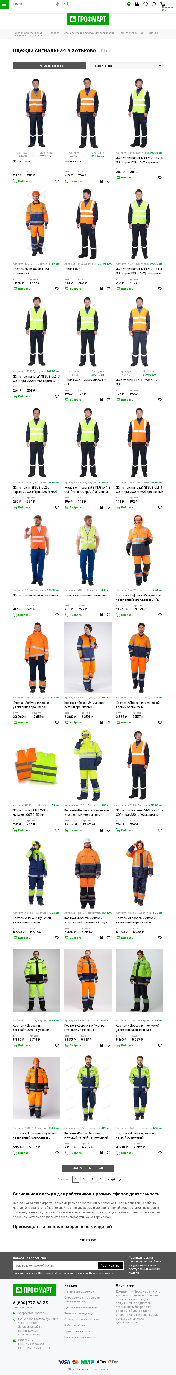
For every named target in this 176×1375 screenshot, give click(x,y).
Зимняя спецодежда (79, 1313)
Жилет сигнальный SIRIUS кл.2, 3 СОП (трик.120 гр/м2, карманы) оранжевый (139, 813)
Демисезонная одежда (81, 1307)
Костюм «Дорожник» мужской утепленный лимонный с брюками (138, 1028)
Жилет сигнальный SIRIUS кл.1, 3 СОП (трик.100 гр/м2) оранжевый (139, 490)
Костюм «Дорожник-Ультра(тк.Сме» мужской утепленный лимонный (31, 1028)
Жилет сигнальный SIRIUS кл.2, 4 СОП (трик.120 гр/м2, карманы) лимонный (139, 160)
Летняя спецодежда (79, 1291)
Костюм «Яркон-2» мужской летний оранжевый (84, 705)
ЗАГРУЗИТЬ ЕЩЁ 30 (88, 1168)
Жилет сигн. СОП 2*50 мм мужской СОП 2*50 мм (31, 813)
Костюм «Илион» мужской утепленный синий (32, 920)
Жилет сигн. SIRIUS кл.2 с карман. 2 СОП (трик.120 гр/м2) (35, 490)
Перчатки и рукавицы (80, 1337)
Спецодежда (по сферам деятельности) (82, 1299)
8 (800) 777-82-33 (30, 1302)
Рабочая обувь (74, 1325)
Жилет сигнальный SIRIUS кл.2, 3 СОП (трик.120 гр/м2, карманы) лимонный (36, 379)
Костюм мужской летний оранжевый (31, 271)
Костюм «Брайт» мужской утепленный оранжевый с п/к (85, 920)
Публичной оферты (101, 1272)
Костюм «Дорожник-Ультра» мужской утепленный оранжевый (85, 1028)
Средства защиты (77, 1331)
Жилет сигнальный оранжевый (35, 595)
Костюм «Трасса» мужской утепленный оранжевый (135, 920)
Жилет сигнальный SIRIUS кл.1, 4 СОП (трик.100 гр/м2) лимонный (139, 271)
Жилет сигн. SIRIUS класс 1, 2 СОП (85, 382)
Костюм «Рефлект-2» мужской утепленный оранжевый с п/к (138, 597)
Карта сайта (101, 1368)
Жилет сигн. (22, 161)
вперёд (112, 1179)
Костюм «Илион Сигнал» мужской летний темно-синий (86, 1135)
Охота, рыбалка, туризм (81, 1319)
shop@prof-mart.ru (32, 1313)
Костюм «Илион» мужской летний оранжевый (135, 1135)
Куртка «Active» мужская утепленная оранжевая (31, 705)
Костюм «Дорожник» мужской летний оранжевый (138, 705)
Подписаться (110, 1265)
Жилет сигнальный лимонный (85, 595)
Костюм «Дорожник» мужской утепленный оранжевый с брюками (35, 1135)
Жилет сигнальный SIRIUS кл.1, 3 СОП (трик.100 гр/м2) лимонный (87, 490)
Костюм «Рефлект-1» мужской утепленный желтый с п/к (86, 813)
